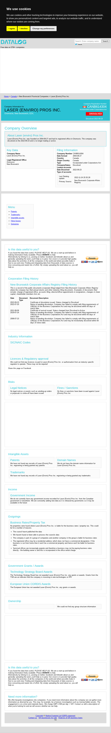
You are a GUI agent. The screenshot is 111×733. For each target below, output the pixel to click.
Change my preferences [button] (43, 28)
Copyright (39, 716)
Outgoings (15, 224)
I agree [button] (12, 28)
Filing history (16, 221)
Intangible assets (17, 218)
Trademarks (15, 215)
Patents (14, 211)
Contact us (32, 718)
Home (6, 96)
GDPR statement (68, 716)
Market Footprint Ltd (53, 716)
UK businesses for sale (48, 718)
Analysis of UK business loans (70, 718)
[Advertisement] (55, 71)
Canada (14, 96)
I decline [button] (24, 28)
